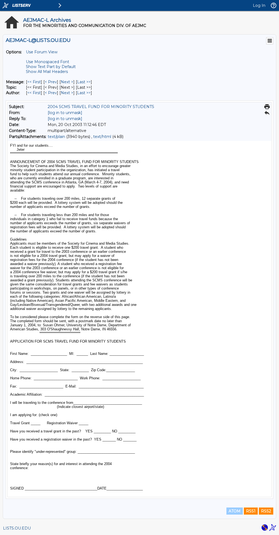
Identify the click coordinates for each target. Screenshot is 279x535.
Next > (67, 81)
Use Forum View (41, 52)
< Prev (51, 81)
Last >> (84, 81)
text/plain (56, 136)
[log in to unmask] (65, 112)
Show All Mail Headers (47, 71)
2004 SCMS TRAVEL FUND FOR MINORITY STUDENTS (101, 106)
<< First (34, 81)
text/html (102, 136)
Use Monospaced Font (47, 61)
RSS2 (266, 511)
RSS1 (251, 511)
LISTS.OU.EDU (17, 528)
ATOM (235, 511)
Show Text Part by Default (51, 66)
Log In (259, 5)
